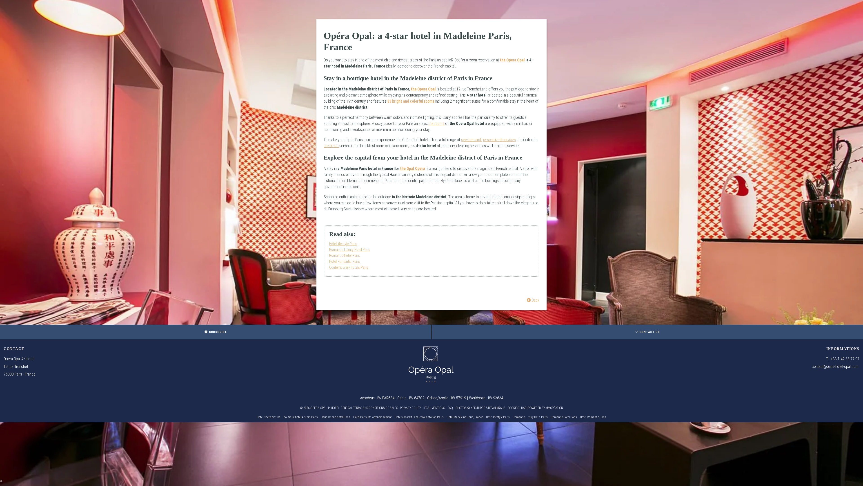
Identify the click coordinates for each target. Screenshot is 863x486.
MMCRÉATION (554, 408)
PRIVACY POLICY (410, 408)
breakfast (331, 145)
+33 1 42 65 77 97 (845, 358)
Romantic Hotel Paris (344, 255)
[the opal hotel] (431, 364)
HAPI (524, 408)
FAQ (450, 408)
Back (535, 300)
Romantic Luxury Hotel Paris (349, 250)
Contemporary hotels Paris (348, 267)
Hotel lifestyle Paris (343, 244)
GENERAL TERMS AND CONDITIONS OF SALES (369, 408)
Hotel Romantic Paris (344, 261)
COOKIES (513, 408)
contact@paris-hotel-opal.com (835, 366)
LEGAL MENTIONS (434, 408)
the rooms (436, 123)
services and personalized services (488, 139)
